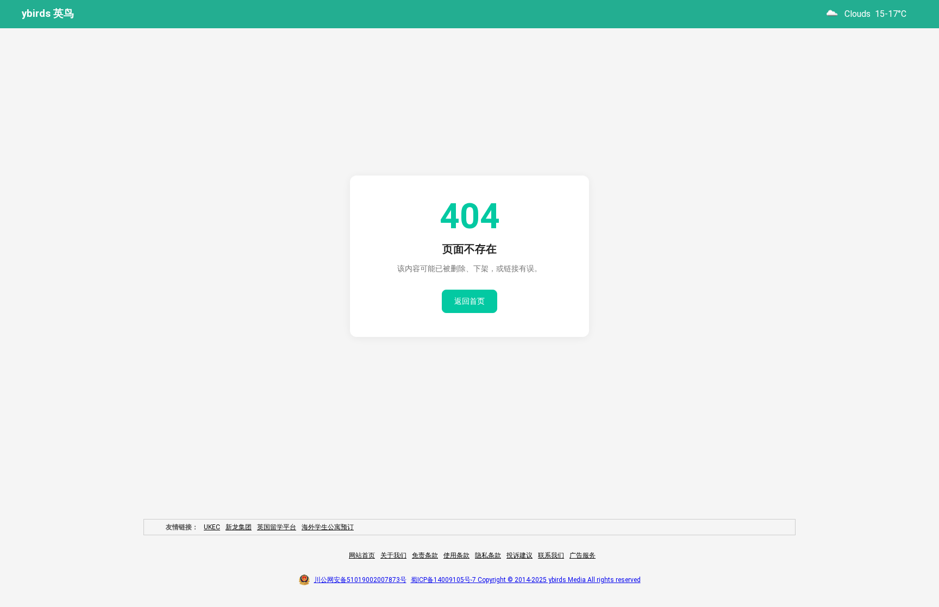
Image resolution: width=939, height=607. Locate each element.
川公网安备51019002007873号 (360, 580)
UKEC (212, 527)
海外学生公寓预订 (328, 527)
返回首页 (469, 301)
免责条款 (425, 555)
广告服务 (582, 555)
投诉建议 (519, 555)
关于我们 (393, 555)
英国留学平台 (276, 527)
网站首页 (362, 555)
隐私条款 (488, 555)
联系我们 (551, 555)
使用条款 (456, 555)
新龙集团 (239, 527)
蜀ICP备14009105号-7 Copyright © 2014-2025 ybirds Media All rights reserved (526, 580)
